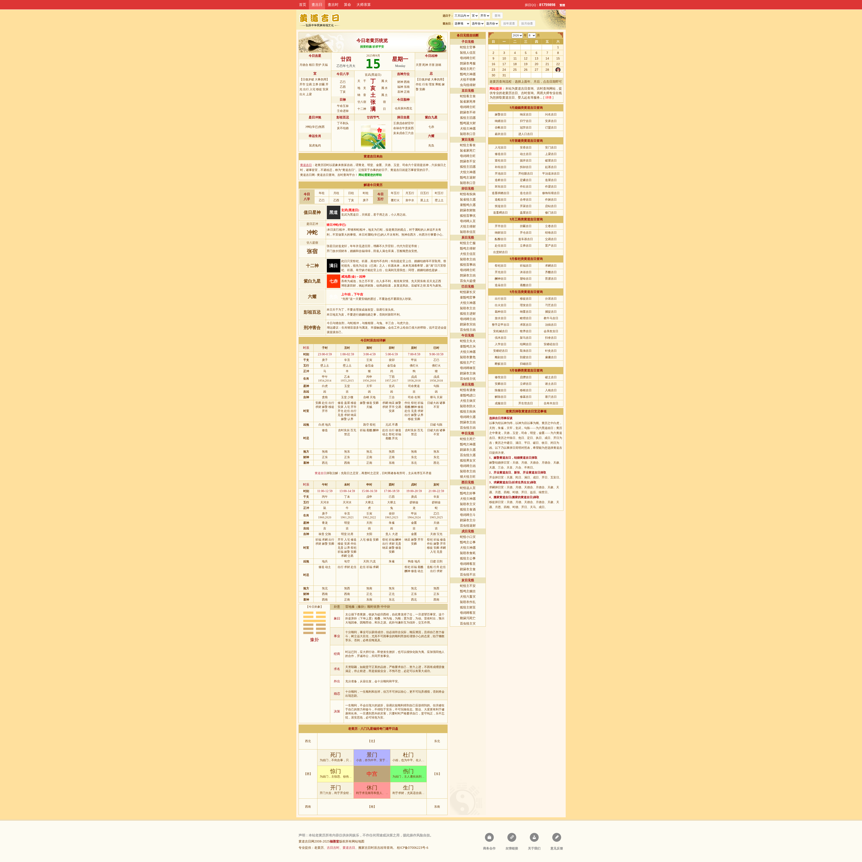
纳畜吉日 (526, 311)
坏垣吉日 (500, 186)
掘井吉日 (526, 160)
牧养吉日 (526, 331)
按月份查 (527, 23)
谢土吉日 (551, 383)
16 (493, 64)
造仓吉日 (526, 193)
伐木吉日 (500, 337)
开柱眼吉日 (525, 173)
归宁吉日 (526, 121)
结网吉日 (526, 344)
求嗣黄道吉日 (502, 482)
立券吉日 (526, 245)
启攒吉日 (526, 377)
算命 (347, 5)
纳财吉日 (500, 232)
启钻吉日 (551, 206)
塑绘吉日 (526, 278)
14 (547, 58)
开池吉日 (500, 173)
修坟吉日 (500, 377)
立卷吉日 (551, 226)
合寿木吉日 (551, 403)
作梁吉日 (551, 186)
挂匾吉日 (526, 226)
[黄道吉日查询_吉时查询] (323, 19)
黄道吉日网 (306, 841)
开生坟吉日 (525, 403)
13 (536, 58)
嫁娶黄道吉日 (502, 457)
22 (558, 64)
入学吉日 (500, 344)
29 (558, 69)
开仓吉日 (526, 232)
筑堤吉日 (500, 206)
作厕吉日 (551, 199)
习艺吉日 (551, 305)
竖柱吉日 (500, 160)
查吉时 (333, 5)
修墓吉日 (526, 396)
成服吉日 (500, 403)
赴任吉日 (500, 245)
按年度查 (509, 23)
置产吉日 (551, 245)
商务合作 (489, 848)
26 (526, 69)
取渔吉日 (526, 350)
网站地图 (358, 841)
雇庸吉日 (551, 357)
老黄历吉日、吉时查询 (518, 93)
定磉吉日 (526, 180)
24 (504, 69)
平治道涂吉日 (551, 173)
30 (493, 75)
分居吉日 (551, 298)
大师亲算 (363, 5)
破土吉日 (551, 377)
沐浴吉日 (526, 272)
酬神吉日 (500, 278)
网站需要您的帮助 (370, 175)
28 (547, 69)
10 (504, 58)
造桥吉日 (500, 180)
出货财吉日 (500, 252)
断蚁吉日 (500, 363)
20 (536, 64)
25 (515, 69)
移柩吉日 (526, 390)
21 (547, 64)
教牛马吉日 (551, 318)
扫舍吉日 (551, 337)
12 (526, 58)
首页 (302, 5)
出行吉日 (500, 298)
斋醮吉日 (526, 285)
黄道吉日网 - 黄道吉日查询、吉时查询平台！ (329, 175)
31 (504, 75)
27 (536, 69)
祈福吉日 (526, 265)
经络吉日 (551, 232)
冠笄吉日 (526, 127)
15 (558, 58)
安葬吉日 (500, 383)
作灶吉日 (526, 186)
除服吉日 (500, 390)
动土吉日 (526, 154)
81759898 (547, 4)
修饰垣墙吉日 (551, 193)
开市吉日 (500, 226)
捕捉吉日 (551, 311)
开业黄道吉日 (502, 472)
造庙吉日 (500, 285)
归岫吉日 (526, 363)
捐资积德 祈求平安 (372, 46)
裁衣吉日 (500, 134)
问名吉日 (551, 114)
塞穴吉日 (551, 396)
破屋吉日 (551, 160)
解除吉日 (500, 396)
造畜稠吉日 (500, 212)
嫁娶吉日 (500, 114)
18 (515, 64)
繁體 (562, 5)
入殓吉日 (551, 390)
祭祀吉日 (500, 265)
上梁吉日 (551, 154)
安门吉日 (551, 147)
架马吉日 (526, 337)
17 (504, 64)
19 (526, 64)
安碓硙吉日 (500, 350)
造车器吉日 (525, 239)
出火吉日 (500, 305)
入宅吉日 (500, 147)
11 (515, 58)
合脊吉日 (526, 199)
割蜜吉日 (526, 357)
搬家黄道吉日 (502, 497)
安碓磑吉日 (551, 344)
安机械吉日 (500, 331)
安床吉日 (551, 121)
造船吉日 (500, 199)
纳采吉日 (526, 114)
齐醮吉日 (551, 272)
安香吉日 (526, 147)
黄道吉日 (508, 97)
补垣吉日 (500, 167)
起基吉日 (551, 167)
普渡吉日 (551, 278)
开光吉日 (500, 272)
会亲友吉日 (551, 331)
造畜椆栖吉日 (500, 193)
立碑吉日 (526, 383)
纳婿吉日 (500, 121)
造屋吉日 (551, 180)
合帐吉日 (500, 127)
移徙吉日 (526, 298)
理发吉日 (526, 305)
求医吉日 (526, 324)
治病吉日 (551, 324)
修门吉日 (551, 212)
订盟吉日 (551, 127)
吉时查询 (543, 88)
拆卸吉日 (526, 167)
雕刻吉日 (500, 357)
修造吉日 (500, 154)
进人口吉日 (525, 134)
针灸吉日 (551, 350)
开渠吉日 (526, 206)
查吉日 (317, 5)
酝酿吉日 (500, 239)
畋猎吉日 (526, 318)
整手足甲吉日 (500, 324)
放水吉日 (500, 318)
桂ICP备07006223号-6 (412, 847)
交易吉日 (551, 239)
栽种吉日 (500, 311)
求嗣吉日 (551, 265)
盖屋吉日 (526, 212)
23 (493, 69)
